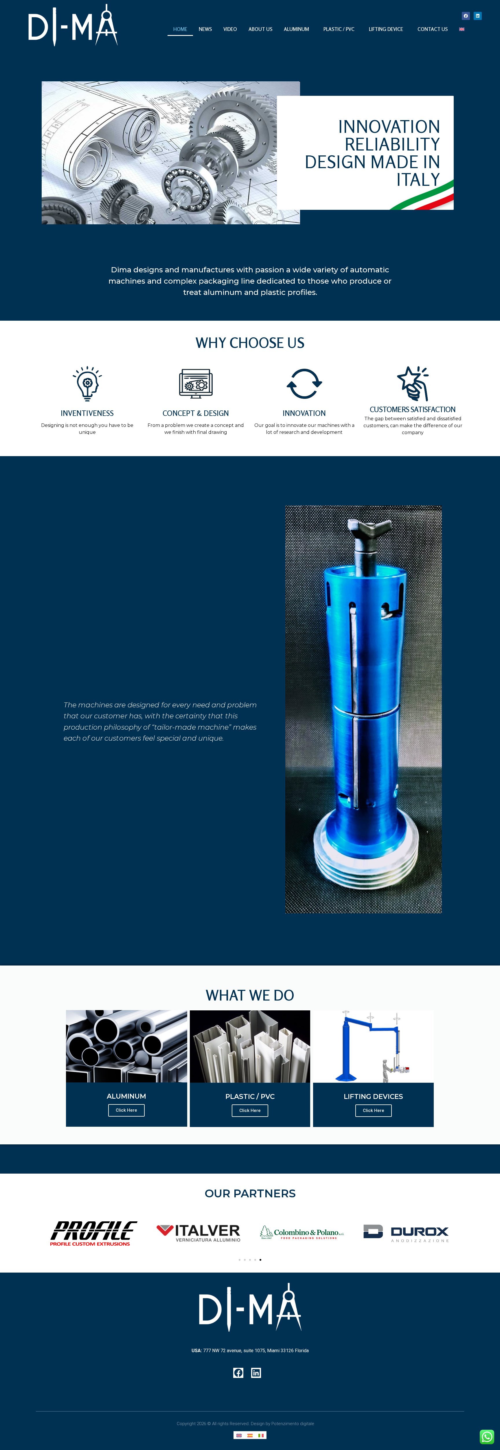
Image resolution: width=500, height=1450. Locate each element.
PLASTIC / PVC (338, 29)
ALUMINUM (296, 29)
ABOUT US (260, 29)
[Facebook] (466, 16)
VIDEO (230, 29)
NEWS (205, 29)
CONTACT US (433, 29)
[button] (239, 1260)
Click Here (126, 1110)
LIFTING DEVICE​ (386, 29)
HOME (180, 29)
